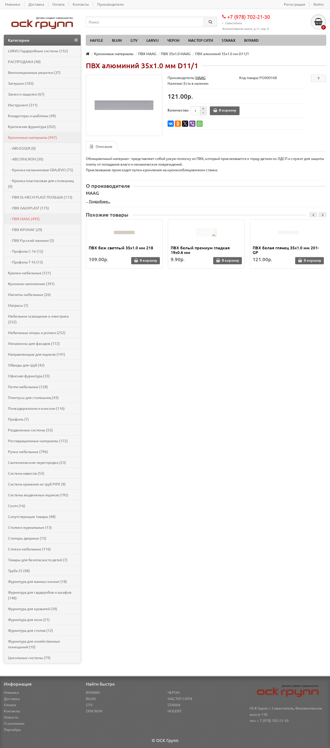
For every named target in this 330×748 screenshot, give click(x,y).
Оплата (10, 704)
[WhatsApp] (199, 124)
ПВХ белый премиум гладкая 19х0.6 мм (200, 250)
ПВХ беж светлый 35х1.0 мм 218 (121, 247)
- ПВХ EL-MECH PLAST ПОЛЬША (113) (40, 197)
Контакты (12, 711)
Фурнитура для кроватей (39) (32, 608)
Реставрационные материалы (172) (38, 440)
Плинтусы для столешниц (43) (33, 397)
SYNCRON (94, 711)
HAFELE (96, 40)
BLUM (117, 40)
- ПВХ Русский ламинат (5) (31, 240)
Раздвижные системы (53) (30, 430)
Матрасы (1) (18, 305)
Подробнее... (99, 201)
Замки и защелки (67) (26, 94)
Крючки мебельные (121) (29, 272)
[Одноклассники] (178, 124)
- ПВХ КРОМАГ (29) (25, 229)
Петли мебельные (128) (28, 386)
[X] (185, 124)
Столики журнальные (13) (30, 527)
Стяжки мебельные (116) (29, 549)
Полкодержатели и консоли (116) (36, 408)
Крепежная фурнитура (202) (32, 126)
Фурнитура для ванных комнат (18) (37, 581)
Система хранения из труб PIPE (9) (37, 484)
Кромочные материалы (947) (32, 137)
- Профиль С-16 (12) (25, 251)
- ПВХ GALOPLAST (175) (28, 208)
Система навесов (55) (26, 473)
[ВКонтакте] (171, 124)
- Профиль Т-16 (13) (25, 262)
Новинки (11, 692)
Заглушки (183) (21, 83)
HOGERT (175, 711)
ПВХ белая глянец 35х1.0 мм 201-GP (286, 250)
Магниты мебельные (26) (29, 294)
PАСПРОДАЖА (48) (24, 61)
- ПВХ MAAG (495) (24, 218)
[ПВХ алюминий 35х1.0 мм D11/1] (124, 105)
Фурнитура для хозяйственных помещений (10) (34, 644)
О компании (14, 723)
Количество (178, 110)
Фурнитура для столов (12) (30, 630)
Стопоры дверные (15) (27, 538)
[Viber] (192, 124)
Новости (11, 717)
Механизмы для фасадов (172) (34, 343)
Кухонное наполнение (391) (31, 283)
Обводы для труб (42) (26, 365)
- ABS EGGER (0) (22, 148)
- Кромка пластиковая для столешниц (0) (41, 183)
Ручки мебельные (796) (28, 451)
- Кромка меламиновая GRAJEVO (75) (40, 169)
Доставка (12, 698)
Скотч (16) (16, 505)
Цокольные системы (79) (29, 657)
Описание (104, 146)
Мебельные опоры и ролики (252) (36, 332)
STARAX (228, 40)
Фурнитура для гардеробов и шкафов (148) (39, 595)
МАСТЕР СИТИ (200, 40)
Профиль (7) (18, 419)
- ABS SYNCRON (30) (25, 159)
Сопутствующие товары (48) (32, 516)
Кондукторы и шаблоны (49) (32, 115)
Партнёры (12, 729)
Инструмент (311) (23, 105)
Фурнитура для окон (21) (29, 619)
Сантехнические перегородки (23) (37, 462)
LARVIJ (152, 40)
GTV (134, 40)
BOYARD (251, 40)
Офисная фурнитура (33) (29, 375)
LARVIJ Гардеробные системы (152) (38, 50)
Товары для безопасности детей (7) (38, 559)
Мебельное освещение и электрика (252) (38, 319)
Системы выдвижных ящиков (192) (38, 494)
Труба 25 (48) (19, 570)
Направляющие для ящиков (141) (36, 354)
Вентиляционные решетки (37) (34, 72)
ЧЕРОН (173, 40)
